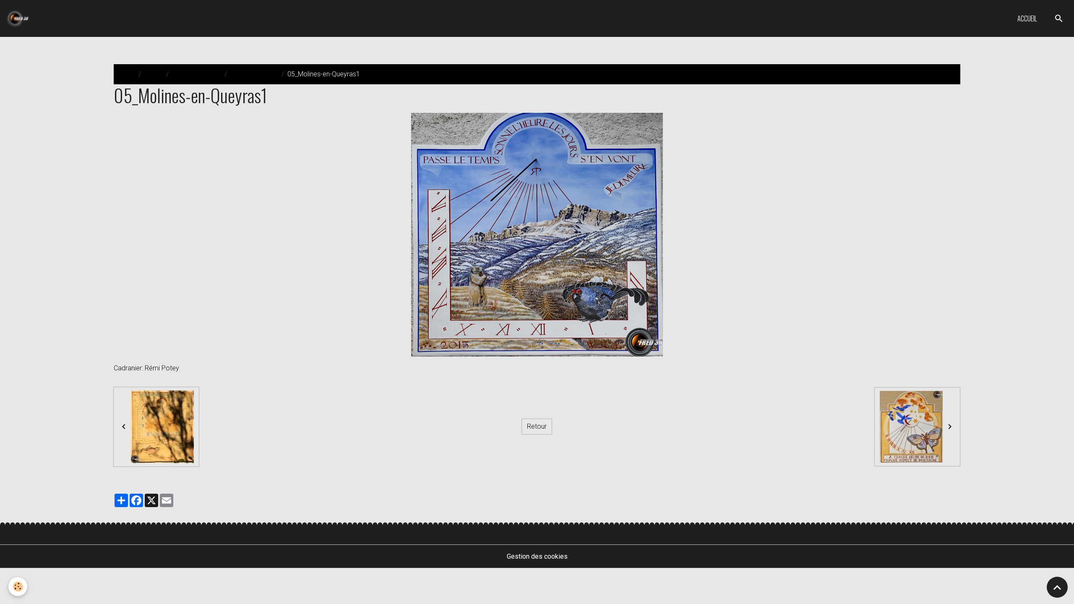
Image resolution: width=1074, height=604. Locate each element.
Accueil (1027, 18)
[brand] (19, 18)
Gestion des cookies (537, 556)
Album (153, 74)
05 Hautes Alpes (254, 74)
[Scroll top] (1057, 587)
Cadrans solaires (196, 74)
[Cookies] (17, 586)
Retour (537, 426)
